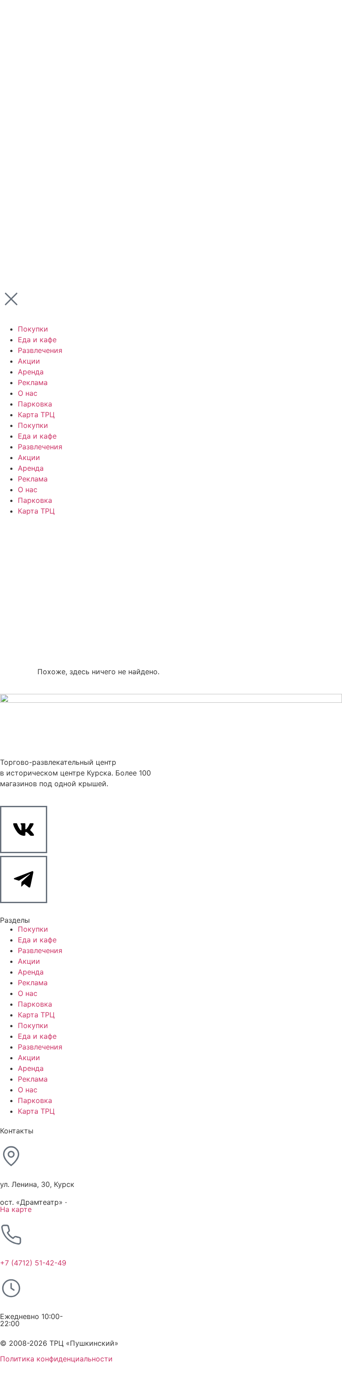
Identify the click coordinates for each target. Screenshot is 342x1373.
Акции (29, 961)
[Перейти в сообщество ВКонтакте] (23, 829)
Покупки (33, 929)
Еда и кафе (37, 939)
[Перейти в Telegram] (23, 879)
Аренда (31, 971)
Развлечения (40, 950)
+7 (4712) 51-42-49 (33, 1262)
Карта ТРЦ (36, 1014)
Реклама (33, 982)
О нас (27, 993)
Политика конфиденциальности (56, 1358)
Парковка (35, 1004)
